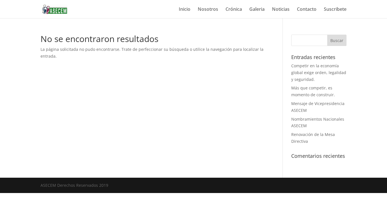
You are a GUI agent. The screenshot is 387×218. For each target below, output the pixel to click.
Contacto (306, 9)
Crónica (234, 9)
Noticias (281, 9)
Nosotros (208, 9)
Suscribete (335, 9)
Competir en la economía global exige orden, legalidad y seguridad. (318, 72)
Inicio (184, 9)
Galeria (257, 9)
